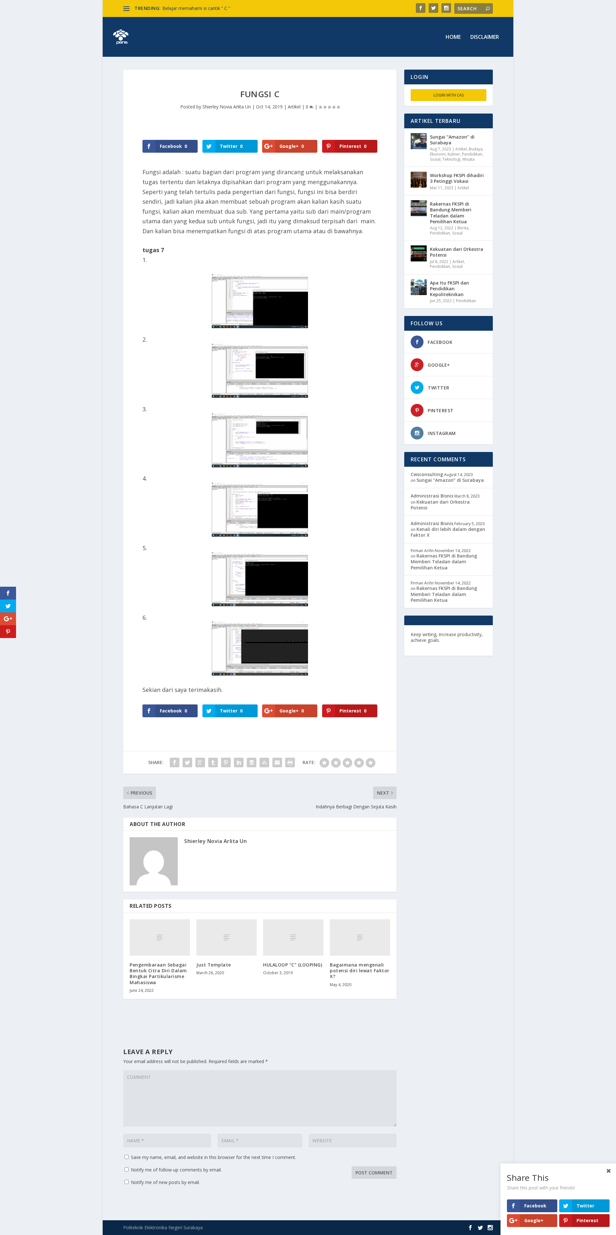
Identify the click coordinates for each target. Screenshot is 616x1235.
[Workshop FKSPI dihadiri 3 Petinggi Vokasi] (419, 180)
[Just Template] (226, 937)
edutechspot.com (461, 640)
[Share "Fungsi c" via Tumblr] (213, 762)
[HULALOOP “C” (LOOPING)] (293, 937)
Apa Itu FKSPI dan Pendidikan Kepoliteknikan (449, 288)
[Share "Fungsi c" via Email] (277, 762)
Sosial (435, 159)
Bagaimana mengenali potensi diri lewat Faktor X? (359, 970)
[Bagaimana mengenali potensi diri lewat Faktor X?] (360, 937)
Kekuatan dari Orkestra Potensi (456, 252)
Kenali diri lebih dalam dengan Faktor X (448, 532)
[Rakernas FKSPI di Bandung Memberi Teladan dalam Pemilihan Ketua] (419, 208)
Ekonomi (438, 154)
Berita (463, 228)
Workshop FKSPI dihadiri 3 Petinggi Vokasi (457, 178)
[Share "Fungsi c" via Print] (290, 762)
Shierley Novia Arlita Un (226, 107)
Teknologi (451, 159)
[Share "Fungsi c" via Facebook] (174, 762)
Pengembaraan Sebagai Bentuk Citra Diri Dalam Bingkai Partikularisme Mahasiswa (158, 973)
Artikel (294, 107)
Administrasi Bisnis (432, 496)
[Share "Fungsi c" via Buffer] (251, 762)
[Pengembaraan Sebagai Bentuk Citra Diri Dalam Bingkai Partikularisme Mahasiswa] (160, 937)
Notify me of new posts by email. (165, 1182)
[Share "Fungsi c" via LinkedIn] (238, 762)
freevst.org (423, 646)
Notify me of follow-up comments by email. (176, 1170)
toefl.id (445, 646)
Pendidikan (472, 154)
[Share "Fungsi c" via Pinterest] (225, 762)
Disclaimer (484, 37)
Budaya (476, 149)
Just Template (213, 965)
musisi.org (466, 646)
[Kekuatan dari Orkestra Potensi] (419, 253)
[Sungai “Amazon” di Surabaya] (419, 141)
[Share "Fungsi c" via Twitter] (187, 762)
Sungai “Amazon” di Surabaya (452, 140)
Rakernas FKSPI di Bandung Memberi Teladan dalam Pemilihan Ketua (450, 213)
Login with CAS (448, 95)
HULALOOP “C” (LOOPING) (292, 965)
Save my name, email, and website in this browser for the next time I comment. (213, 1157)
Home (453, 37)
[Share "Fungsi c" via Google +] (200, 762)
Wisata (468, 159)
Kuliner (454, 154)
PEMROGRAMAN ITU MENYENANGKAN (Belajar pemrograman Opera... (236, 8)
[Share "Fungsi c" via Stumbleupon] (264, 762)
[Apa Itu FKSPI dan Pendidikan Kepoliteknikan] (419, 287)
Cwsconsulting (427, 474)
